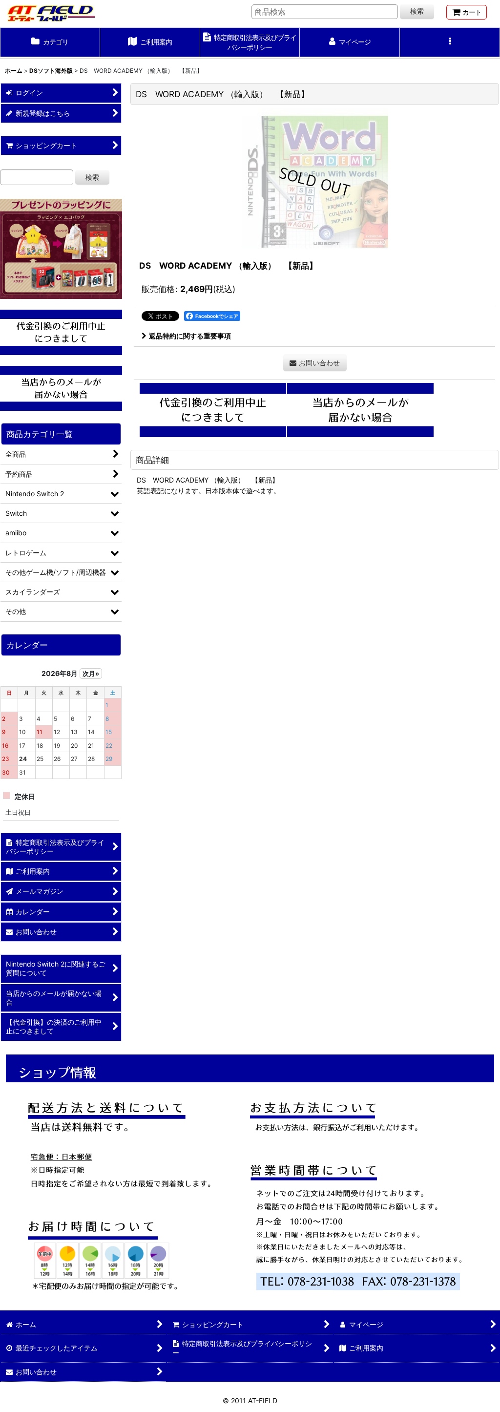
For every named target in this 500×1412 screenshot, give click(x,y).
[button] (450, 43)
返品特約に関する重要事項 (190, 336)
